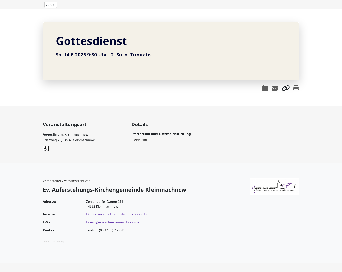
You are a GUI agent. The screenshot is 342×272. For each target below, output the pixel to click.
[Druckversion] (296, 88)
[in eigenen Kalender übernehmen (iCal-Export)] (265, 88)
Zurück (50, 5)
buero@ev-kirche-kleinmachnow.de (112, 222)
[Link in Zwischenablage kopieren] (286, 88)
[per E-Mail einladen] (275, 88)
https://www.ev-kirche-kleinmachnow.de (116, 214)
